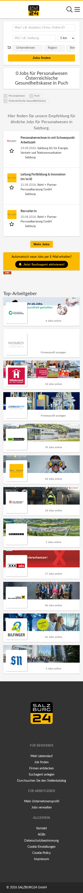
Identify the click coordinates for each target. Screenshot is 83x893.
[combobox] (44, 27)
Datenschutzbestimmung (41, 840)
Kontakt (41, 828)
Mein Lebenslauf (42, 756)
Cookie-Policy (41, 853)
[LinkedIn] (46, 733)
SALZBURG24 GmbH (32, 887)
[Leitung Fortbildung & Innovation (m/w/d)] (11, 177)
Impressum (41, 859)
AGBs (41, 834)
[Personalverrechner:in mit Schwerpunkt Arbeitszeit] (11, 141)
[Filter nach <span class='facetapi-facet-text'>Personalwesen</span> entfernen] (6, 96)
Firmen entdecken (41, 768)
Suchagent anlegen (41, 774)
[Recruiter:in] (11, 214)
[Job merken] (12, 150)
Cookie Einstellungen (41, 846)
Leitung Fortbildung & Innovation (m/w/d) (43, 177)
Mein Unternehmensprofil (41, 801)
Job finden (41, 762)
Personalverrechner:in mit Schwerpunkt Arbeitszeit (48, 140)
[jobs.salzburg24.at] (33, 9)
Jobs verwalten (41, 807)
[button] (10, 47)
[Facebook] (39, 733)
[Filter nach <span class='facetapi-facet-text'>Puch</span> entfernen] (31, 96)
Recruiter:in (29, 211)
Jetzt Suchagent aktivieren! (44, 264)
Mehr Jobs (42, 244)
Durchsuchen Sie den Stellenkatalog (41, 780)
